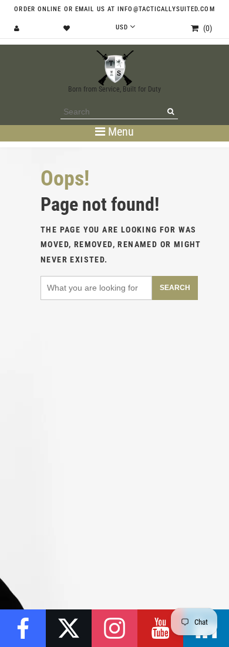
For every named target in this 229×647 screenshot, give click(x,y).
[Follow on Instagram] (114, 628)
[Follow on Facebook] (23, 628)
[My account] (18, 28)
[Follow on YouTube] (160, 628)
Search (175, 288)
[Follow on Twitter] (69, 628)
